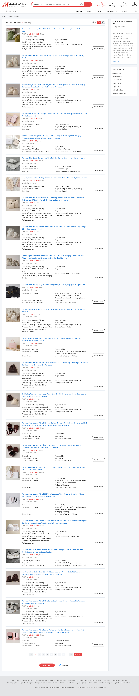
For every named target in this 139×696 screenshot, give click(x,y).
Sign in (134, 6)
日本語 (90, 683)
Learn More (117, 62)
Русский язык (47, 683)
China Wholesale (61, 680)
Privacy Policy (102, 687)
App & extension (111, 11)
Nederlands (70, 683)
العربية (77, 683)
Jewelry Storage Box (119, 93)
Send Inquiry (98, 48)
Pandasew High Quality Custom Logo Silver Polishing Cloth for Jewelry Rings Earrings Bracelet (53, 158)
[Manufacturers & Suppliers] (14, 4)
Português (30, 683)
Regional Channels (95, 680)
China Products (27, 680)
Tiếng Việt (116, 683)
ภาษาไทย (101, 683)
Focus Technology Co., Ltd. (55, 687)
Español (22, 683)
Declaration (92, 687)
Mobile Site (116, 680)
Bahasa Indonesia (126, 683)
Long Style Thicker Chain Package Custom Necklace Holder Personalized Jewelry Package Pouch (54, 178)
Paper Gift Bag (117, 87)
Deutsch (62, 683)
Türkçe (108, 683)
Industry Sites (83, 680)
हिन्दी (95, 683)
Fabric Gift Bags (118, 90)
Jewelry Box (117, 73)
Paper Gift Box (117, 83)
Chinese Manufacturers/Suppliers (43, 680)
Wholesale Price (72, 680)
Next (78, 655)
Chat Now (65, 665)
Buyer (89, 11)
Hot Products (16, 680)
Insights (124, 680)
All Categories (9, 11)
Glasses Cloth (117, 80)
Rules (135, 11)
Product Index (107, 680)
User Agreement (81, 687)
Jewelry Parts (117, 76)
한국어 (84, 683)
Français (37, 683)
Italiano (55, 683)
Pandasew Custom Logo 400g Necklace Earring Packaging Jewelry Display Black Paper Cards (53, 285)
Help (99, 11)
